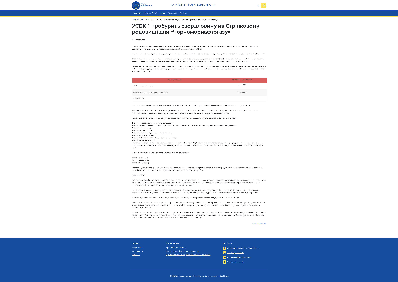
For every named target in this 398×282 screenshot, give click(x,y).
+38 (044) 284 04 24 (235, 253)
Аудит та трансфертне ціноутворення (182, 251)
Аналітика (172, 13)
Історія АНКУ (137, 248)
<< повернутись (259, 224)
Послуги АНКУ (150, 13)
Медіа (162, 13)
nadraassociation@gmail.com (239, 257)
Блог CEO (136, 255)
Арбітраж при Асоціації (176, 248)
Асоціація (137, 13)
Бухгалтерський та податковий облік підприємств (188, 255)
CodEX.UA (224, 276)
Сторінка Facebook (235, 262)
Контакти (184, 13)
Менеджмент (137, 251)
